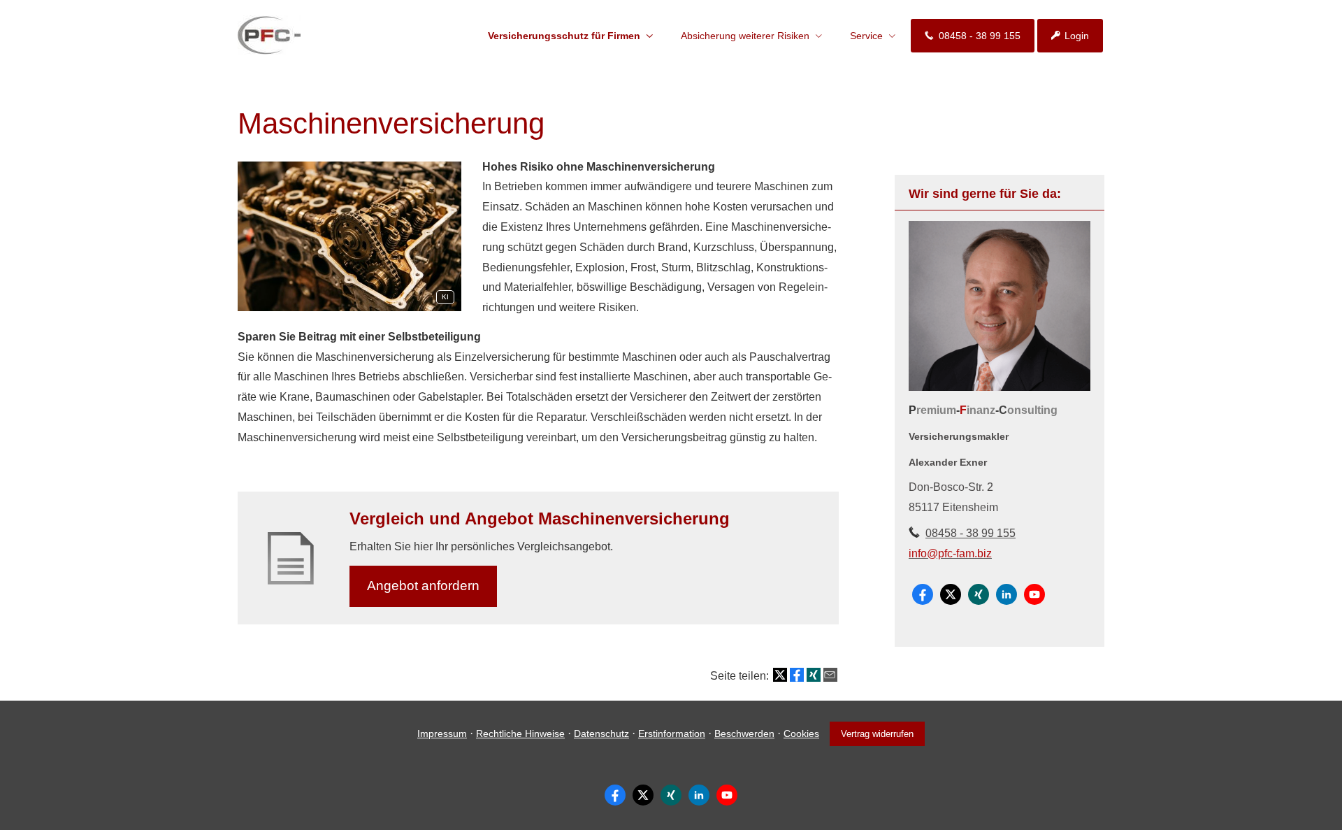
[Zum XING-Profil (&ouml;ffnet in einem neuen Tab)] (978, 594)
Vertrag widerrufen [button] (877, 734)
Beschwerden (744, 733)
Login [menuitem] (1077, 35)
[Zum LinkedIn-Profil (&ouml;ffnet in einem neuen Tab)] (1006, 594)
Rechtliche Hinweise (520, 733)
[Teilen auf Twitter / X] (780, 675)
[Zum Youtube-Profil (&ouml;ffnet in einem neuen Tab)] (1034, 594)
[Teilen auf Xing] (814, 675)
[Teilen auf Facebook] (797, 675)
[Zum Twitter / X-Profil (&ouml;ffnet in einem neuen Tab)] (950, 594)
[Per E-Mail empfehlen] (830, 675)
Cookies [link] (801, 733)
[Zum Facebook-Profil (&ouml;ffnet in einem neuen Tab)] (922, 594)
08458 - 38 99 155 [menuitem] (979, 35)
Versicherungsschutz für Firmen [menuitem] (564, 35)
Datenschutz (601, 733)
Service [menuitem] (866, 35)
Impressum (442, 733)
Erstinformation (671, 733)
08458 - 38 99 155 (970, 533)
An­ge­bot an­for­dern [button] (423, 585)
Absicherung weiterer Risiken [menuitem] (745, 35)
